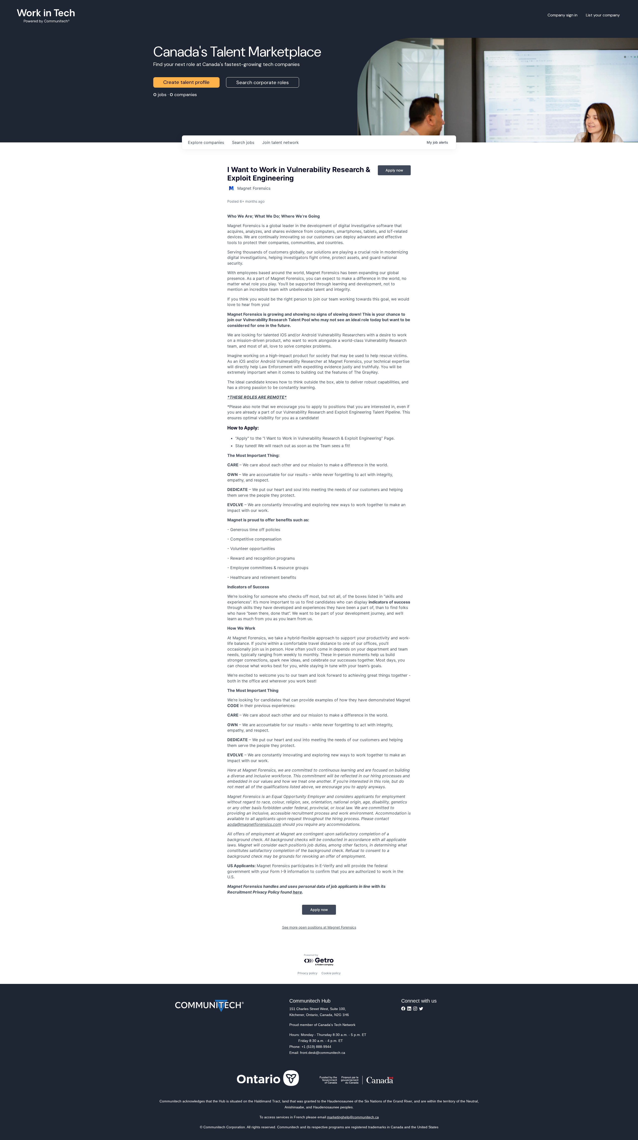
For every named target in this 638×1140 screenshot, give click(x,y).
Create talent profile (186, 82)
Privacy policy (308, 973)
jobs (243, 142)
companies (206, 142)
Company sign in (562, 15)
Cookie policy (331, 973)
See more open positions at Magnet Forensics (319, 927)
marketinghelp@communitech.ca (353, 1117)
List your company (603, 15)
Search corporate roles (262, 82)
